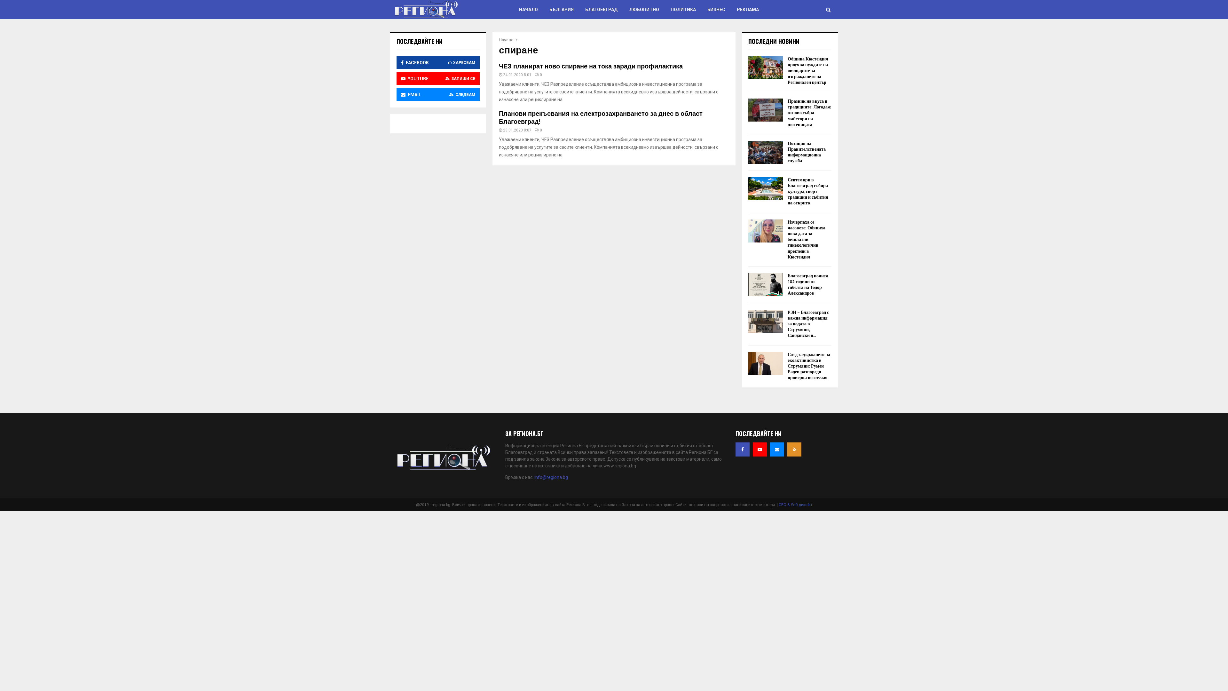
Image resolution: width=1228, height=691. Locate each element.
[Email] (777, 449)
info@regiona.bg (551, 477)
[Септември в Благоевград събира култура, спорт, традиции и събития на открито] (765, 188)
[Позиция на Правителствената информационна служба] (765, 152)
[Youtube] (760, 449)
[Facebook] (743, 449)
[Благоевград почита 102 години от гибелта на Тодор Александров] (765, 284)
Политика (683, 9)
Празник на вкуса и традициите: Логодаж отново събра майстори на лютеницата (809, 113)
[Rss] (794, 449)
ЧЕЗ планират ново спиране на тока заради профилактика (591, 66)
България (561, 9)
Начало (528, 9)
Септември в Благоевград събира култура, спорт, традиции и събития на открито (808, 191)
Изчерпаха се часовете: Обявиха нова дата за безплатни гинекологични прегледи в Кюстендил (806, 239)
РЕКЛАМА (748, 9)
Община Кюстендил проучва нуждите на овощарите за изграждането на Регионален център (808, 70)
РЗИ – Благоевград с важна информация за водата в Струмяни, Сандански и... (808, 324)
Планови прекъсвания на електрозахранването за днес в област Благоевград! (601, 117)
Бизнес (716, 9)
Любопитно (644, 9)
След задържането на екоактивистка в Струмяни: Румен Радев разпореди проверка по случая (809, 366)
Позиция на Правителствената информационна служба (807, 152)
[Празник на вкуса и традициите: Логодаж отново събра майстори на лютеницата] (765, 110)
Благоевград (601, 9)
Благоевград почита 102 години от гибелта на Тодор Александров (808, 284)
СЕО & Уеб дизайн (795, 505)
